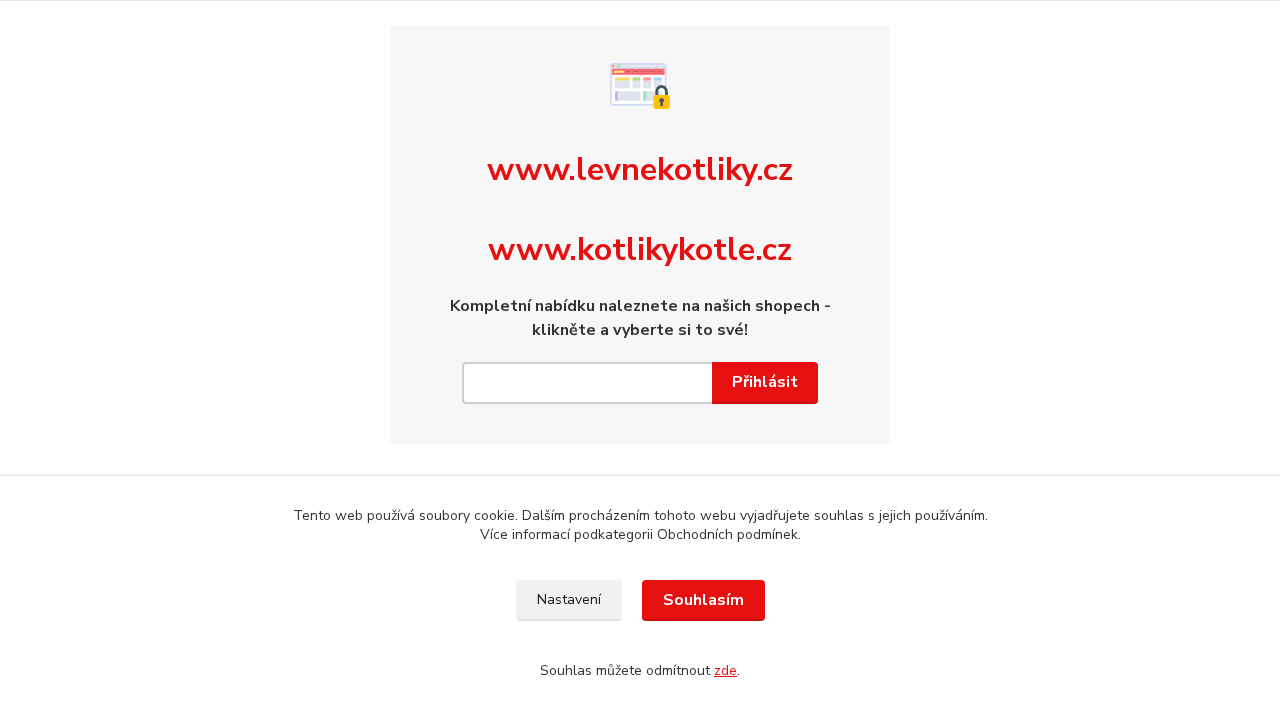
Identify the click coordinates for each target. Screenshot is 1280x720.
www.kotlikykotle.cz (640, 249)
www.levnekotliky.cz (640, 169)
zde (725, 670)
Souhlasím (703, 600)
